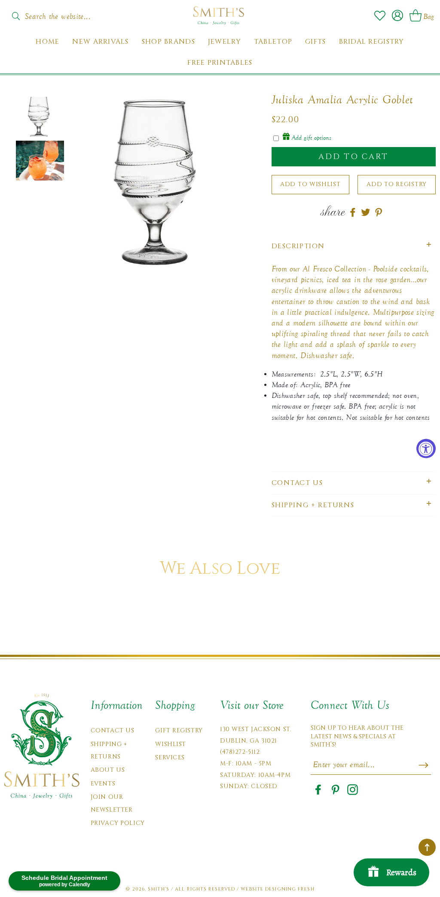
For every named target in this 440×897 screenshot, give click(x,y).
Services (169, 757)
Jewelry (224, 41)
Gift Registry (178, 730)
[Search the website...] (15, 16)
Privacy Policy (118, 823)
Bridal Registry (371, 41)
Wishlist (170, 744)
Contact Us (112, 730)
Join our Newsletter (112, 803)
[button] (354, 246)
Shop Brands (168, 41)
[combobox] (60, 14)
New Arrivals (100, 41)
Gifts (315, 41)
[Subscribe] (423, 765)
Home (47, 41)
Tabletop (273, 41)
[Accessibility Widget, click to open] (426, 448)
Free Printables (219, 62)
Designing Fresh (290, 889)
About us (108, 770)
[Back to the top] (427, 847)
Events (103, 784)
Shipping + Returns (109, 750)
